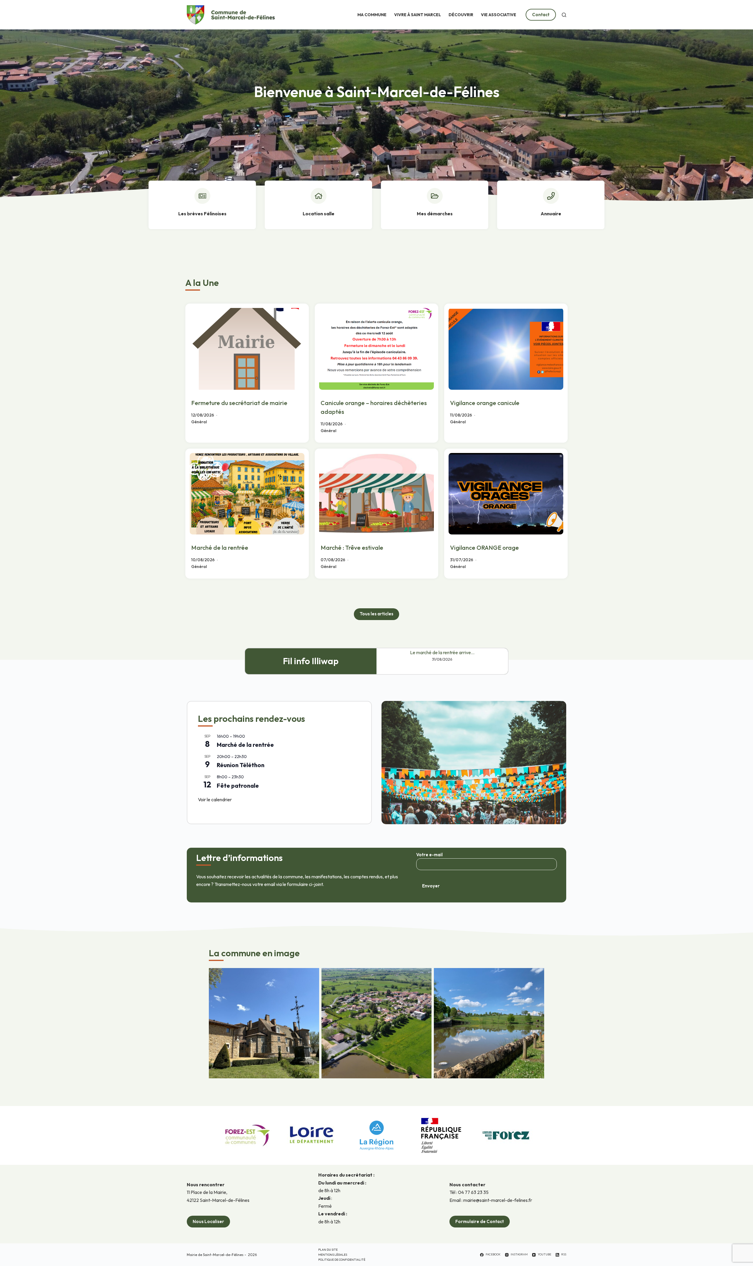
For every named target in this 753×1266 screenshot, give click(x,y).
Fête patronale (238, 785)
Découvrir (461, 14)
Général (199, 421)
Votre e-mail (429, 854)
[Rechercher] (564, 15)
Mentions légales (332, 1255)
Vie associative (498, 14)
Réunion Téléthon (240, 765)
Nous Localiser (208, 1221)
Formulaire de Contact (479, 1221)
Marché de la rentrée (219, 547)
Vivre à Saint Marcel (417, 14)
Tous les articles (376, 614)
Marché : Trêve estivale (352, 547)
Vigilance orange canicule (484, 403)
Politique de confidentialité (341, 1260)
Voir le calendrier (215, 799)
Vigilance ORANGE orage (484, 547)
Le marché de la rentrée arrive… (442, 652)
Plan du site (328, 1250)
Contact (540, 14)
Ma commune (372, 14)
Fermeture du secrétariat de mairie (239, 403)
